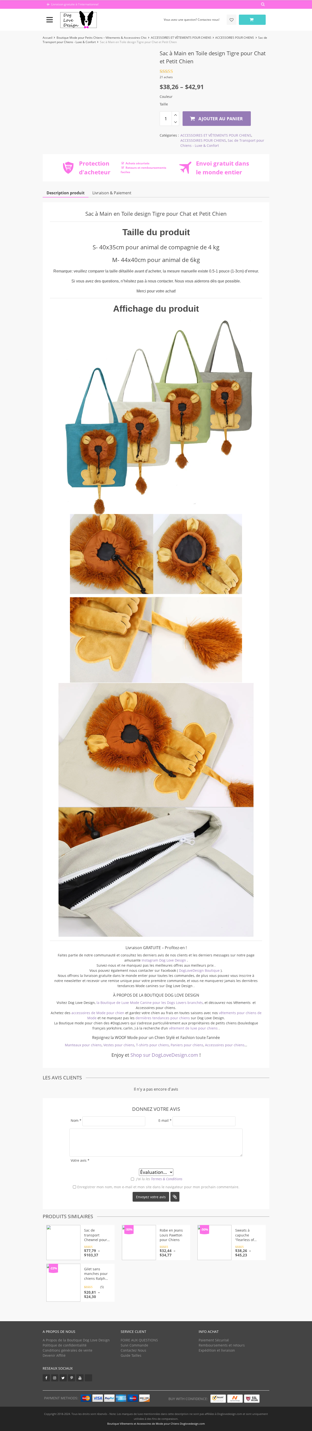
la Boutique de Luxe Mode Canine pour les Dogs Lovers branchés (150, 1002)
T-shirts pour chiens (152, 1045)
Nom (76, 1120)
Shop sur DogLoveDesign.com (164, 1055)
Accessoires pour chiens (224, 1045)
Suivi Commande (134, 1345)
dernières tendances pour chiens (163, 1018)
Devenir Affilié (54, 1355)
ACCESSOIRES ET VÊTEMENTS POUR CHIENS (181, 38)
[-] (175, 122)
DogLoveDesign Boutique (200, 970)
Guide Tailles (131, 1355)
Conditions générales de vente (67, 1350)
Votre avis (80, 1160)
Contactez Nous (133, 1350)
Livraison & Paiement (111, 193)
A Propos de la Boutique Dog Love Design (76, 1340)
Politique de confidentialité (65, 1345)
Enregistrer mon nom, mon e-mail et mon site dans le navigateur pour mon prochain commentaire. (158, 1187)
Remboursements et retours (222, 1345)
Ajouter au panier (220, 119)
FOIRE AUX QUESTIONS (139, 1340)
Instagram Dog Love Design (164, 960)
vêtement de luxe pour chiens (193, 1028)
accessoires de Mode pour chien (97, 1012)
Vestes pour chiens (118, 1045)
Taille (164, 104)
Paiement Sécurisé (214, 1340)
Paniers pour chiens (187, 1045)
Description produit (66, 193)
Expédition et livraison (217, 1350)
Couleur (166, 96)
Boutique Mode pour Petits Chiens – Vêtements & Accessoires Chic (102, 38)
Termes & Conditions (166, 1179)
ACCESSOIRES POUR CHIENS (234, 38)
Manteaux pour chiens (83, 1045)
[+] (175, 115)
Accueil (47, 38)
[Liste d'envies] (231, 20)
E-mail (165, 1120)
